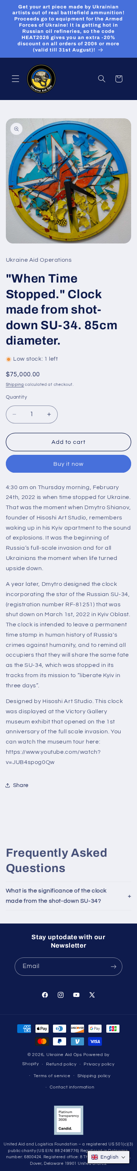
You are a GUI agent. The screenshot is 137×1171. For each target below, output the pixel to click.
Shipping (15, 385)
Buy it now (68, 464)
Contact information (72, 1087)
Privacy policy (99, 1064)
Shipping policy (94, 1076)
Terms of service (52, 1076)
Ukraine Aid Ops (64, 1055)
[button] (15, 78)
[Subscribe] (113, 966)
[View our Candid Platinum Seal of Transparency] (68, 1134)
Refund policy (61, 1064)
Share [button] (20, 785)
